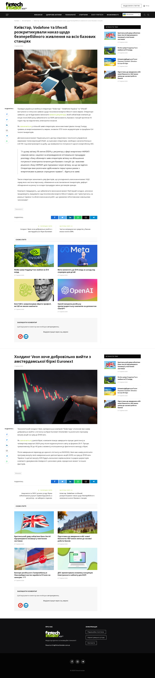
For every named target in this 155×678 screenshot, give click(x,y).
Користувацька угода (96, 637)
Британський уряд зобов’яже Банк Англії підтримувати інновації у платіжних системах (129, 36)
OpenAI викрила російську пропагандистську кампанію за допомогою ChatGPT (77, 306)
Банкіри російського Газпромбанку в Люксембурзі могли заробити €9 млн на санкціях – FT (32, 575)
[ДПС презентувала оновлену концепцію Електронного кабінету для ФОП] (77, 559)
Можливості (113, 15)
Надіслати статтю (131, 6)
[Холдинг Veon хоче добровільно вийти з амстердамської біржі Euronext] (55, 397)
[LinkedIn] (7, 125)
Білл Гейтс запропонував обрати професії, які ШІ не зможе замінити (32, 305)
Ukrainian (129, 14)
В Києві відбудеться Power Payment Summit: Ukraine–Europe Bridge (127, 61)
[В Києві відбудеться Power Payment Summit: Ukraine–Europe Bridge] (110, 62)
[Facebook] (7, 114)
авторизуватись (53, 327)
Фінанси (38, 15)
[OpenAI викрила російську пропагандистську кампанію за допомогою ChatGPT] (77, 290)
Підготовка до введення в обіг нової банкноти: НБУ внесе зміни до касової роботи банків (129, 75)
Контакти (91, 643)
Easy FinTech (97, 15)
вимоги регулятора (57, 115)
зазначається (26, 126)
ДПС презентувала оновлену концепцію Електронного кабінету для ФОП (75, 574)
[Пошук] (148, 14)
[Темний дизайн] (144, 15)
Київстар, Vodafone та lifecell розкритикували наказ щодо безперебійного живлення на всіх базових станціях (77, 495)
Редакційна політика (96, 632)
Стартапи (83, 15)
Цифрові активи (54, 15)
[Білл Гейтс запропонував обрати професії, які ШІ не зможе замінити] (34, 290)
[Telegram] (7, 136)
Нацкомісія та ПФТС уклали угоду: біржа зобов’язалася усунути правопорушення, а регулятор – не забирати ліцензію (35, 495)
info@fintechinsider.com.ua (60, 645)
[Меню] (7, 14)
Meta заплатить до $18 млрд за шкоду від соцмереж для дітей (76, 271)
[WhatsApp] (7, 141)
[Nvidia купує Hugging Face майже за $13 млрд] (34, 256)
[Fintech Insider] (16, 6)
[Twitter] (7, 119)
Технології (70, 15)
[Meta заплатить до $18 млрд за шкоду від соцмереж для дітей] (77, 256)
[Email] (7, 130)
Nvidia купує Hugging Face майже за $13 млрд (31, 271)
